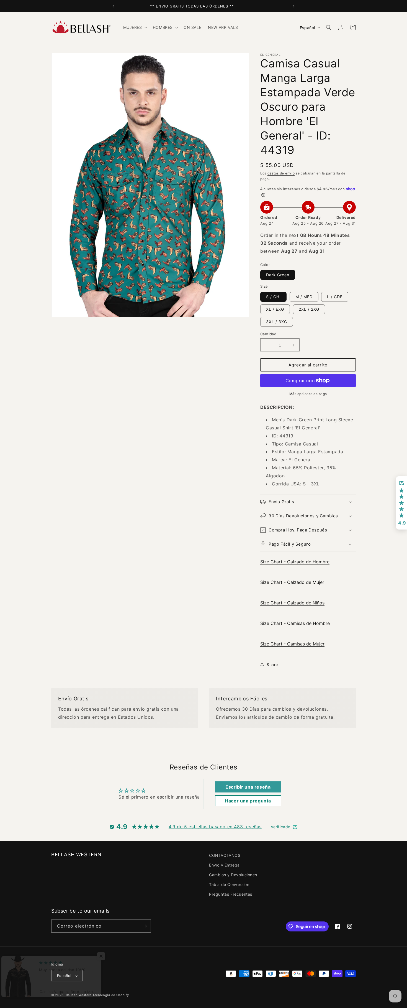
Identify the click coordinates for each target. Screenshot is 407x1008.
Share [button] (272, 664)
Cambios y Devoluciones (233, 874)
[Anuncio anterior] (113, 6)
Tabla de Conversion (229, 884)
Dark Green (277, 274)
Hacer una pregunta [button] (248, 801)
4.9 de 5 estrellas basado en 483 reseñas (215, 827)
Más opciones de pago (308, 394)
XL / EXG (275, 309)
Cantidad (268, 334)
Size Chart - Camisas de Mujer (292, 644)
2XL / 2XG (309, 309)
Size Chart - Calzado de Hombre (294, 561)
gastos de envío (281, 173)
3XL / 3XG (276, 321)
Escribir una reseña (248, 787)
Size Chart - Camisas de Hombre (295, 623)
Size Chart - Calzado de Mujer (292, 582)
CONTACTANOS (225, 855)
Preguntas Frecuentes (230, 894)
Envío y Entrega (224, 865)
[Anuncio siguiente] (294, 6)
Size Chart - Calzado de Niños (292, 603)
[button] (135, 27)
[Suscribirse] (144, 926)
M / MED (304, 296)
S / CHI (273, 296)
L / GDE (334, 296)
